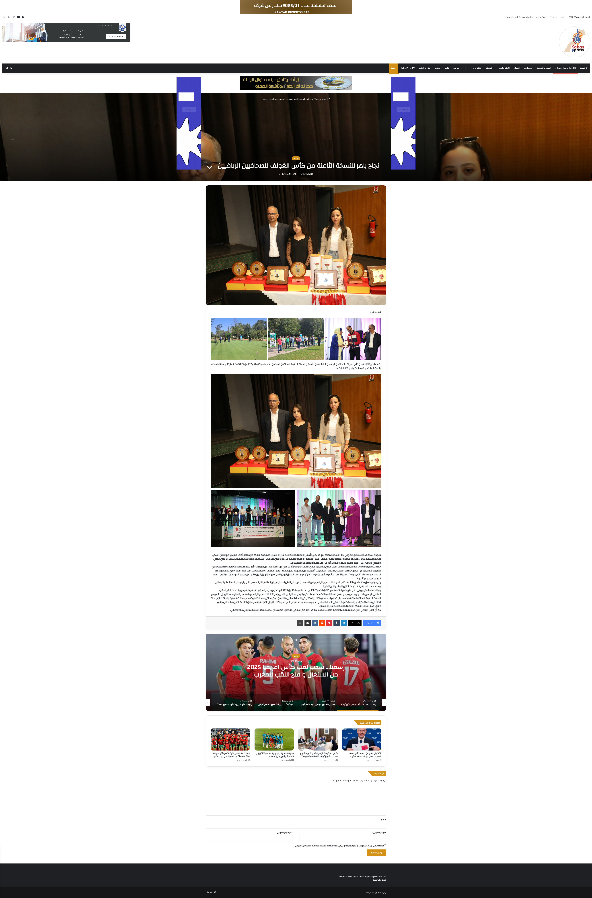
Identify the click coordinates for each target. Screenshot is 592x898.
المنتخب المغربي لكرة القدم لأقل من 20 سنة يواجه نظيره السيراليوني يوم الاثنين (231, 754)
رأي (465, 68)
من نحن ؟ (553, 17)
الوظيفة (489, 68)
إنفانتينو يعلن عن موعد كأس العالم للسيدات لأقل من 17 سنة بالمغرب (365, 754)
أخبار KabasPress (565, 68)
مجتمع (437, 68)
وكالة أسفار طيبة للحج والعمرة (520, 17)
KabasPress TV (408, 68)
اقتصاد (517, 68)
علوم (447, 68)
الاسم (383, 819)
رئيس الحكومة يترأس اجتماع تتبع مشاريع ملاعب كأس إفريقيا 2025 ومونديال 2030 (319, 754)
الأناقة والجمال (503, 68)
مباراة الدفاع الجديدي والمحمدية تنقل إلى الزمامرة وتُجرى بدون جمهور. (275, 754)
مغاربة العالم (424, 68)
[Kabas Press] (574, 42)
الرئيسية (584, 68)
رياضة (393, 68)
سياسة (456, 68)
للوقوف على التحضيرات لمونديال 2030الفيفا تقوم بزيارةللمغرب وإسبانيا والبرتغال (296, 671)
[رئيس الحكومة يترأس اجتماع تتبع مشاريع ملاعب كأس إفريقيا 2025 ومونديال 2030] (318, 739)
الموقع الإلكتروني (284, 832)
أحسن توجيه (541, 17)
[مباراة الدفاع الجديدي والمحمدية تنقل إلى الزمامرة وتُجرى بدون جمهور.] (274, 739)
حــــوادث (528, 68)
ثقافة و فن (476, 68)
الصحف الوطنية (544, 68)
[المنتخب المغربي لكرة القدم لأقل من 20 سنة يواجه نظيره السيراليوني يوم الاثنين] (230, 739)
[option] (296, 672)
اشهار (562, 17)
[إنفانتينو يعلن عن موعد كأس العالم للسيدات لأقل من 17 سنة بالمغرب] (362, 739)
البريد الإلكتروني (379, 832)
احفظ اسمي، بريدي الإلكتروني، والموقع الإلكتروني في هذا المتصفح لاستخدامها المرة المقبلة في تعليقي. (339, 845)
